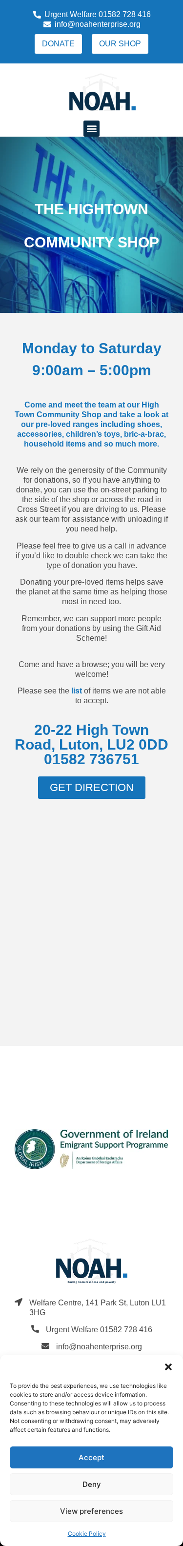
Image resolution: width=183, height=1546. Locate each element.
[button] (168, 1367)
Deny (91, 1484)
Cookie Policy (87, 1533)
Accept (91, 1457)
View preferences (91, 1511)
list (76, 691)
